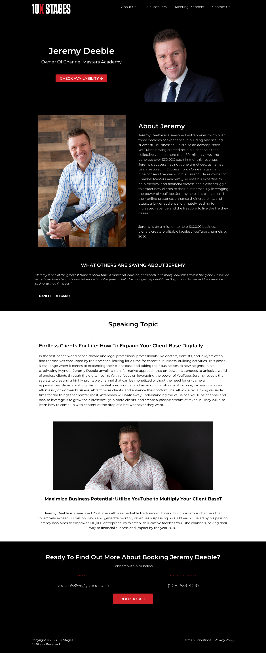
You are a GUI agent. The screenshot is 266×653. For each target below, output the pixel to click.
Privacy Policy (224, 640)
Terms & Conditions (197, 640)
